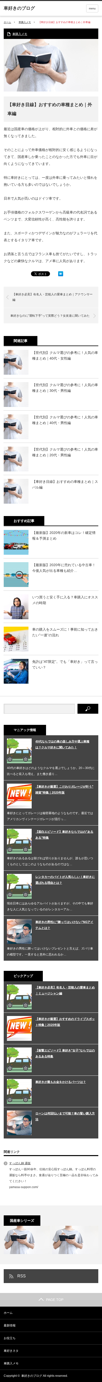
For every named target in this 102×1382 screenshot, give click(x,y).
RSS (21, 1276)
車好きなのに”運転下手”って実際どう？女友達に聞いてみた (50, 315)
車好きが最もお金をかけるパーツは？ (60, 1082)
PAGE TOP (54, 1300)
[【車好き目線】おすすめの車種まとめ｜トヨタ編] (27, 1240)
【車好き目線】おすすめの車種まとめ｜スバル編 (65, 484)
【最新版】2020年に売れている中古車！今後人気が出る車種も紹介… (64, 567)
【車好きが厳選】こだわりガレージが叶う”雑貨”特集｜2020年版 (64, 789)
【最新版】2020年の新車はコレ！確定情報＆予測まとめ (64, 535)
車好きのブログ (31, 1376)
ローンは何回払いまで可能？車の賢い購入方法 (65, 1116)
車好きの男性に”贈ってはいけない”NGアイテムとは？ (64, 925)
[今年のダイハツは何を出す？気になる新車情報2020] (75, 1240)
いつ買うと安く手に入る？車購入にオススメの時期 (65, 600)
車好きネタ (11, 1350)
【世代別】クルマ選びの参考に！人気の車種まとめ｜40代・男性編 (65, 420)
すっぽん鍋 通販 (20, 1163)
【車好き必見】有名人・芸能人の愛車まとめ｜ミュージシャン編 (65, 990)
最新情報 (10, 1325)
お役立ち (10, 1338)
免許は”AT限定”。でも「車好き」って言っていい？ (65, 664)
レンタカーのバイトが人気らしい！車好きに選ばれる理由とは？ (65, 880)
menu (92, 8)
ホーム (8, 1313)
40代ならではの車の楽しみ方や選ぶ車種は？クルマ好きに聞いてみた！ (62, 744)
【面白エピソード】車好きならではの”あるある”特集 (64, 834)
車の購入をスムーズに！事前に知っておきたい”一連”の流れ (65, 632)
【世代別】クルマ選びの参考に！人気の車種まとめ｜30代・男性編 (65, 387)
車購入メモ (25, 22)
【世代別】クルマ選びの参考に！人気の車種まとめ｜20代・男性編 (65, 452)
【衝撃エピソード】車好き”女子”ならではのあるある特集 (65, 1053)
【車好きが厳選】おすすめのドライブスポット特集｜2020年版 (65, 1022)
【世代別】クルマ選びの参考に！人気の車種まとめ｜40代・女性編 (65, 355)
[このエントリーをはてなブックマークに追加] (60, 275)
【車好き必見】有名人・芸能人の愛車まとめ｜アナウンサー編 (52, 297)
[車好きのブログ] (19, 8)
